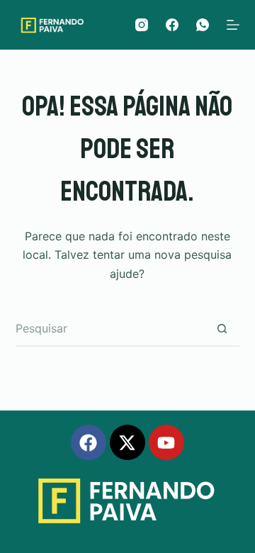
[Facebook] (172, 24)
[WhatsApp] (202, 24)
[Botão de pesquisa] (221, 329)
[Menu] (233, 24)
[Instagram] (141, 24)
